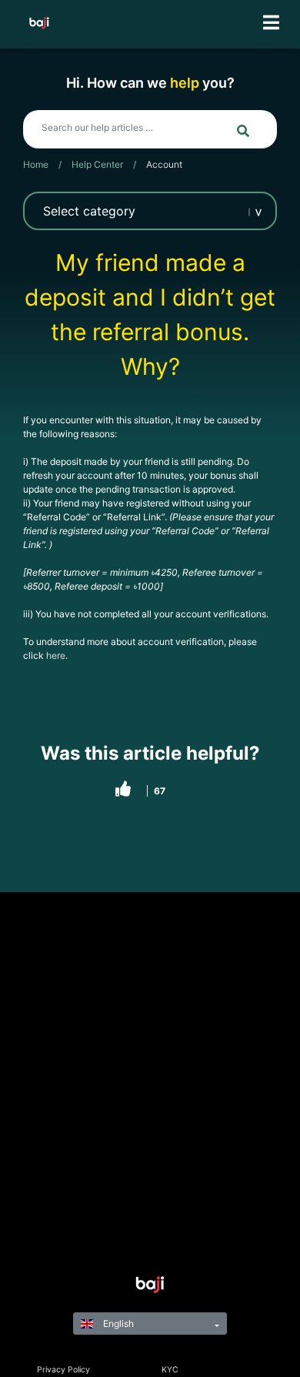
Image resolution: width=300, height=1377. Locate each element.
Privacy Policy (63, 1370)
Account (164, 164)
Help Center (97, 164)
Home (35, 164)
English (117, 1323)
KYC (170, 1370)
